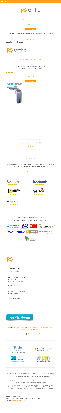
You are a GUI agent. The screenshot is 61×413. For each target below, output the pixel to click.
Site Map (30, 334)
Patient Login (30, 29)
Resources (30, 329)
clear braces (30, 376)
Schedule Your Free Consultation (31, 20)
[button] (2, 2)
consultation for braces (31, 380)
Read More (30, 172)
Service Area (21, 334)
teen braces (28, 375)
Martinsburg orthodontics (36, 382)
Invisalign (27, 377)
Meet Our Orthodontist (19, 327)
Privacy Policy (39, 334)
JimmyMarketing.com (19, 400)
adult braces (37, 375)
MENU (6, 1)
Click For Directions (14, 298)
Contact (36, 329)
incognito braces (37, 376)
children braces (21, 375)
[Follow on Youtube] (54, 405)
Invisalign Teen (35, 377)
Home (9, 327)
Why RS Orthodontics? (46, 327)
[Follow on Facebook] (51, 405)
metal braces (23, 376)
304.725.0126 (30, 24)
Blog (23, 329)
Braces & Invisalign (32, 327)
